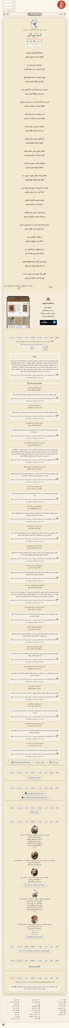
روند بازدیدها (19, 337)
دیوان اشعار (40, 30)
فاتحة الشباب (32, 30)
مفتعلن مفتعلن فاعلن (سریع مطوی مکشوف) (33, 344)
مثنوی (32, 346)
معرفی (15, 1000)
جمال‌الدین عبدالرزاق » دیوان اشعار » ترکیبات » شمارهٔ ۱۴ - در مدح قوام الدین (34, 860)
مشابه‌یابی (61, 1012)
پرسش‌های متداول (13, 1002)
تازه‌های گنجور (61, 1014)
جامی (45, 30)
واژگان (51, 337)
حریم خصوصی (14, 1019)
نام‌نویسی (39, 987)
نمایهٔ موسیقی (61, 1008)
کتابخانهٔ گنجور (35, 1006)
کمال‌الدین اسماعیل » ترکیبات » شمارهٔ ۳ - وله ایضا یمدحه (34, 899)
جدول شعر (61, 1004)
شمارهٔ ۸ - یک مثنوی (34, 35)
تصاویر (46, 337)
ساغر (37, 1004)
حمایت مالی (14, 1006)
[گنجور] (61, 4)
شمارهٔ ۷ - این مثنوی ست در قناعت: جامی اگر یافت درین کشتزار (18, 287)
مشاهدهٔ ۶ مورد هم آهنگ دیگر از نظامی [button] (36, 885)
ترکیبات (51, 287)
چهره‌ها (15, 1004)
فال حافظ (62, 1006)
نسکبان (36, 1019)
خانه (63, 1000)
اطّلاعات (56, 337)
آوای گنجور (35, 1012)
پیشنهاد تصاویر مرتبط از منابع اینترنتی (35, 793)
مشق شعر (40, 337)
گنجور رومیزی (35, 1002)
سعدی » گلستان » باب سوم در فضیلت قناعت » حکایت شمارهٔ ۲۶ (34, 924)
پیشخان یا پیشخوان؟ (33, 1016)
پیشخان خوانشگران (33, 1014)
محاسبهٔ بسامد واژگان (35, 778)
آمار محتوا (15, 1008)
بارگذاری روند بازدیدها (34, 967)
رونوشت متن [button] (54, 762)
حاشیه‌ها (12, 337)
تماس (16, 1016)
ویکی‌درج (32, 348)
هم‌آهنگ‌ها (32, 337)
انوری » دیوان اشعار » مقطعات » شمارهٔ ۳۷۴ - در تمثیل (34, 835)
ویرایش (29, 377)
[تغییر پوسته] (3, 1024)
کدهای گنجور (35, 1000)
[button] (64, 14)
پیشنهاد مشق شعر (34, 812)
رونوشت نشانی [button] (41, 762)
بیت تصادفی (61, 1002)
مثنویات (25, 30)
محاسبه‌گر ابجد (34, 1010)
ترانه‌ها (26, 337)
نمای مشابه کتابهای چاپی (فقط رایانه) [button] (22, 762)
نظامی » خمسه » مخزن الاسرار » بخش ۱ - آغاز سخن (34, 878)
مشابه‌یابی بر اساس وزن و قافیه (35, 937)
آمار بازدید (15, 1012)
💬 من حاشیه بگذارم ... (20, 982)
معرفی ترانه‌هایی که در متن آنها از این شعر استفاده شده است (36, 951)
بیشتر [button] (35, 932)
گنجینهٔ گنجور (35, 1008)
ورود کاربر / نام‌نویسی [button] (35, 14)
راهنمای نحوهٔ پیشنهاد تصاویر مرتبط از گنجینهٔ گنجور (36, 797)
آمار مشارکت (14, 1010)
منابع (16, 1014)
